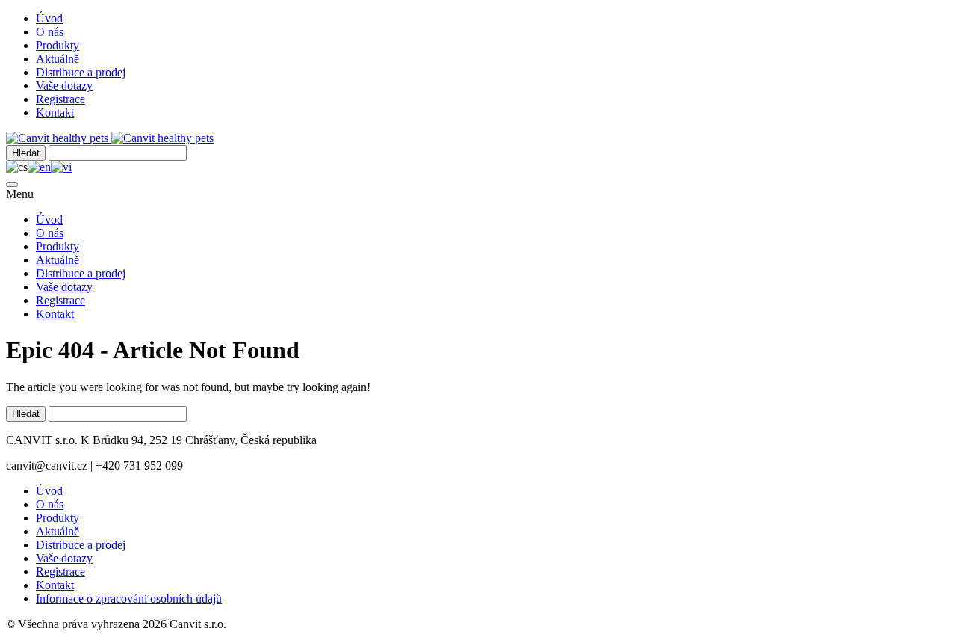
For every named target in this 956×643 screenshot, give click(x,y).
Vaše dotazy (64, 85)
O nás (49, 31)
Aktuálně (57, 58)
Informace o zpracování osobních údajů (129, 598)
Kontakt (55, 112)
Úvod (49, 18)
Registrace (60, 99)
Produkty (57, 45)
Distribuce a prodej (80, 72)
